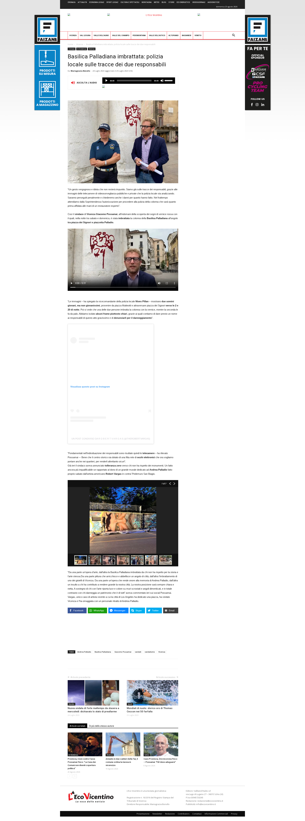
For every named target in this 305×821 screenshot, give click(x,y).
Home (70, 44)
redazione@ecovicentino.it (210, 800)
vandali (138, 652)
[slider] (169, 80)
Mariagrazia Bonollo (80, 71)
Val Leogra (85, 35)
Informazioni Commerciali (216, 813)
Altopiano (174, 35)
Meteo (156, 2)
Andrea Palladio (84, 652)
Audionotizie (213, 2)
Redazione (170, 813)
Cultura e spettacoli (130, 2)
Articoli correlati (77, 726)
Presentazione (143, 813)
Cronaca (71, 2)
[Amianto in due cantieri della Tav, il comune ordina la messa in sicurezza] (123, 744)
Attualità (82, 2)
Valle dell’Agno (101, 35)
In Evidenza (81, 49)
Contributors (183, 813)
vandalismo (150, 652)
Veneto (198, 35)
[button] (233, 35)
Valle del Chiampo (120, 35)
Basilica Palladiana (103, 652)
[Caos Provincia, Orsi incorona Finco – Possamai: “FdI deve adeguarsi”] (161, 744)
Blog (164, 2)
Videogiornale (198, 2)
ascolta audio (106, 80)
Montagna (147, 2)
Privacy (234, 813)
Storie (171, 2)
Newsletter (157, 813)
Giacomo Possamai (123, 652)
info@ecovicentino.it (206, 804)
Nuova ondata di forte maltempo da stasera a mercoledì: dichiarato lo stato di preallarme (93, 710)
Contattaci (197, 813)
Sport (130, 704)
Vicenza (73, 35)
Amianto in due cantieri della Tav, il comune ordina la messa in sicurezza (122, 762)
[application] (138, 80)
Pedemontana (139, 35)
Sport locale (112, 2)
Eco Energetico (183, 2)
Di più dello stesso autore (101, 726)
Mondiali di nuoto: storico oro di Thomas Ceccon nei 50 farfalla (149, 710)
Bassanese (186, 35)
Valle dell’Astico (157, 35)
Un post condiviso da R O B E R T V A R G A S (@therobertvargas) (110, 438)
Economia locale (96, 2)
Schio (147, 755)
